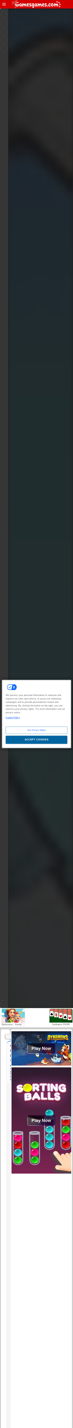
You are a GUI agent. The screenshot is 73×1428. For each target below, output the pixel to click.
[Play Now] (41, 1065)
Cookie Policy (13, 717)
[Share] (4, 23)
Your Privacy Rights (36, 730)
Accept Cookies (37, 739)
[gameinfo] (4, 48)
